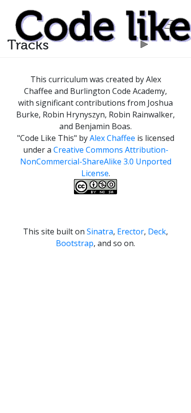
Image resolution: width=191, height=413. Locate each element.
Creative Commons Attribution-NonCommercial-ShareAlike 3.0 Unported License (95, 161)
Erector (130, 231)
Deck (157, 231)
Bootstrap (75, 243)
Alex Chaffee (112, 138)
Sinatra (100, 231)
